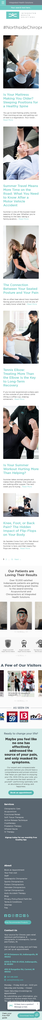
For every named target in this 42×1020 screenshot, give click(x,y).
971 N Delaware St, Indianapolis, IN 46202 (21, 955)
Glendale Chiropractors (14, 887)
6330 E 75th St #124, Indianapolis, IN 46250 (20, 963)
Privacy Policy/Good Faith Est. (18, 899)
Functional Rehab (12, 814)
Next (18, 559)
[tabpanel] (21, 616)
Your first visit (10, 873)
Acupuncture (10, 812)
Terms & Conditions (13, 902)
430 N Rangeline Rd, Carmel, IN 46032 (19, 970)
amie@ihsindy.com (15, 980)
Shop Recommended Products (16, 922)
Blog (6, 896)
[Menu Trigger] (3, 2)
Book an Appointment (14, 870)
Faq (6, 908)
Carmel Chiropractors (14, 890)
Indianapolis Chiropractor (15, 879)
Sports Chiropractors (13, 882)
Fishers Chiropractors (14, 884)
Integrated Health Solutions (21, 3)
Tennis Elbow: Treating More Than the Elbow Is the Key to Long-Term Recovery (19, 377)
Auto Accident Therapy (15, 893)
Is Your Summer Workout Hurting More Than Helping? (21, 468)
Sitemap (8, 905)
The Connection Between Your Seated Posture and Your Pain (20, 288)
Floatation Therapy (12, 826)
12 (12, 559)
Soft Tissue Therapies (14, 817)
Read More (8, 120)
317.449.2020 (12, 977)
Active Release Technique (15, 820)
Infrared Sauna (10, 829)
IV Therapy (9, 832)
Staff (6, 876)
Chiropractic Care (12, 809)
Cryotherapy (10, 823)
